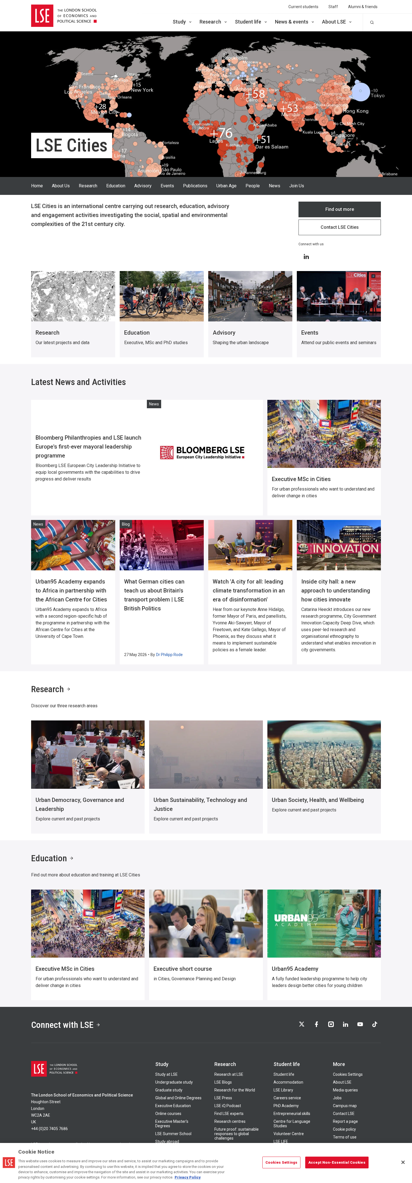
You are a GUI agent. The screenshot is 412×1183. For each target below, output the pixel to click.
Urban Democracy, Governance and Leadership (80, 804)
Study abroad (167, 1141)
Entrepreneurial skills (292, 1113)
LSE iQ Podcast (227, 1105)
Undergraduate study (174, 1082)
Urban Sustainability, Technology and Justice (200, 804)
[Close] (403, 1162)
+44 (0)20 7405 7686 (49, 1128)
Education (115, 185)
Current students (303, 6)
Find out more (339, 209)
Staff (333, 6)
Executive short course (183, 968)
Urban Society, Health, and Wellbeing (318, 800)
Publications (195, 185)
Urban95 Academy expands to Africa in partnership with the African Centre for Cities (71, 590)
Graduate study (168, 1090)
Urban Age (226, 185)
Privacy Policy (188, 1177)
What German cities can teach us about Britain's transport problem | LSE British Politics (154, 595)
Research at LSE (228, 1074)
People (253, 185)
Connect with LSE (62, 1024)
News (274, 185)
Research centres (230, 1121)
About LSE (334, 22)
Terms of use (345, 1137)
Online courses (168, 1113)
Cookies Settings (348, 1074)
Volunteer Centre (289, 1133)
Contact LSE (344, 1113)
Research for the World (234, 1090)
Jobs (337, 1098)
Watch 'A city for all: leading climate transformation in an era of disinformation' (249, 590)
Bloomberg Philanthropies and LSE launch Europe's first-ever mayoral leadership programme (88, 446)
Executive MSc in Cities (301, 479)
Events (167, 185)
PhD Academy (286, 1105)
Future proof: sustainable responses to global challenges (236, 1133)
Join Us (296, 185)
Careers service (287, 1098)
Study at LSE (166, 1074)
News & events (291, 22)
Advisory (143, 185)
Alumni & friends (363, 6)
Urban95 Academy (295, 968)
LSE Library (283, 1090)
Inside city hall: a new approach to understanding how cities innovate (335, 590)
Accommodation (288, 1082)
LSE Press (223, 1098)
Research (210, 22)
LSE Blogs (223, 1082)
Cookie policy (344, 1129)
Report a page (345, 1121)
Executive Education (173, 1105)
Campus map (345, 1105)
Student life (248, 22)
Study (179, 22)
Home (37, 185)
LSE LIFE (281, 1141)
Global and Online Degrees (178, 1098)
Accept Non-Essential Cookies (336, 1162)
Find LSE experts (229, 1113)
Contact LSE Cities (340, 227)
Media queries (345, 1090)
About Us (61, 185)
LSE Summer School (173, 1133)
